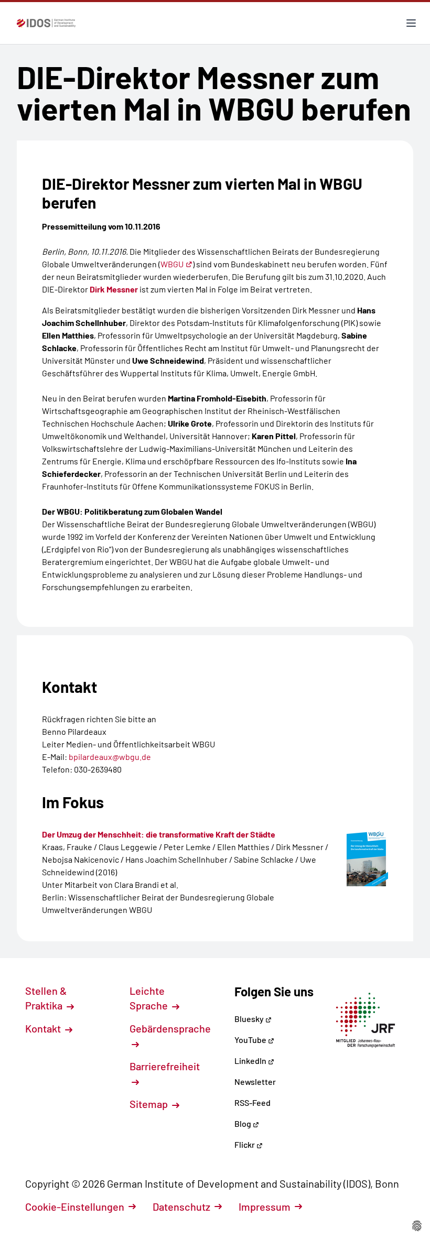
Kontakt (44, 1028)
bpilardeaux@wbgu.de (110, 757)
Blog (243, 1123)
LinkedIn (251, 1061)
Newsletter (255, 1081)
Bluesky (249, 1019)
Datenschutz (181, 1206)
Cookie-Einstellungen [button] (74, 1206)
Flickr (245, 1144)
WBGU (172, 264)
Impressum (265, 1206)
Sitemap (150, 1103)
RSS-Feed (252, 1102)
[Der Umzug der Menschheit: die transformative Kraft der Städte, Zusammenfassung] (367, 857)
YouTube (251, 1040)
